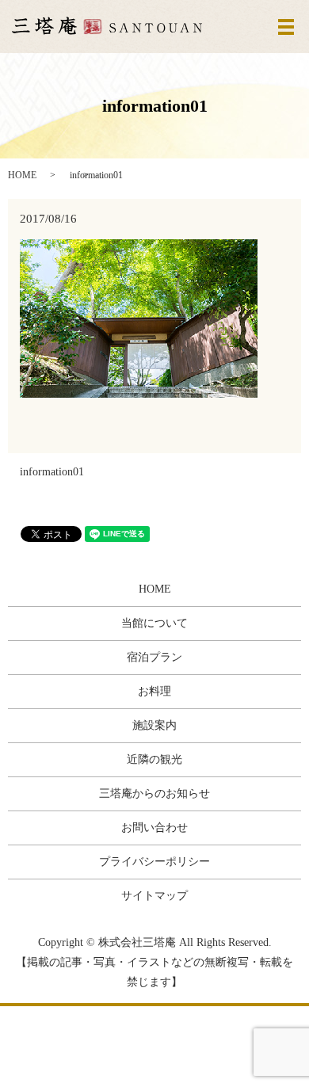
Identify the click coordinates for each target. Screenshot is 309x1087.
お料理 (154, 691)
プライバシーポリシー (154, 862)
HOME (22, 175)
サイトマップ (154, 896)
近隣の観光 (154, 759)
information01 (52, 472)
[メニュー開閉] (286, 27)
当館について (154, 623)
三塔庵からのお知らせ (154, 793)
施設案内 (154, 725)
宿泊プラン (154, 657)
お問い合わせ (154, 827)
